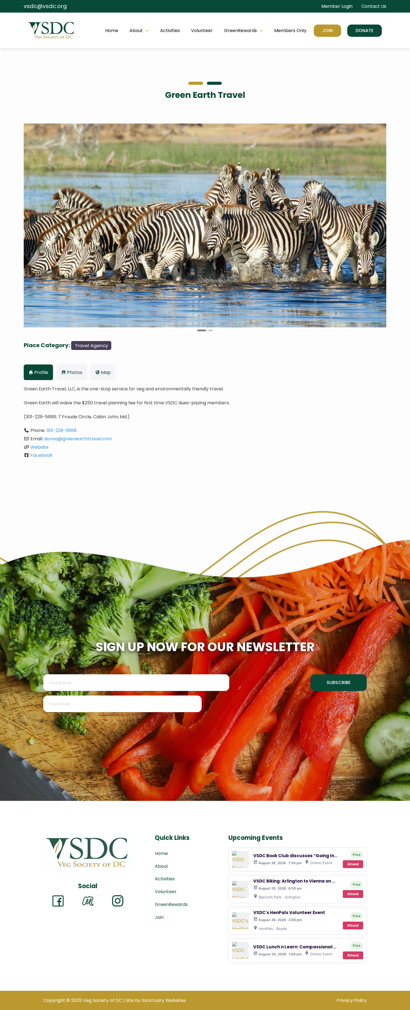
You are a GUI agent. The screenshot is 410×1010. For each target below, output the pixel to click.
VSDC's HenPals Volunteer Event (289, 912)
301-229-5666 (61, 430)
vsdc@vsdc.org (45, 6)
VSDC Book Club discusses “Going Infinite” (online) (310, 856)
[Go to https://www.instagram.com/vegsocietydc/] (117, 901)
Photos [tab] (74, 372)
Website (39, 447)
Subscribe (339, 682)
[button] (364, 31)
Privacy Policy (352, 1000)
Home (111, 30)
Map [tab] (106, 372)
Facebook (41, 455)
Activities (170, 30)
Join (327, 30)
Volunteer (202, 30)
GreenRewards (240, 30)
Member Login (337, 6)
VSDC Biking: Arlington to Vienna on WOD (298, 881)
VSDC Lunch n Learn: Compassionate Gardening (307, 947)
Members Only (290, 30)
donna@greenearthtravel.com (78, 439)
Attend (353, 864)
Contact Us (373, 6)
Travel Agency (91, 345)
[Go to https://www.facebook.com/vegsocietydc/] (58, 901)
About (136, 30)
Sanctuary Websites (164, 1000)
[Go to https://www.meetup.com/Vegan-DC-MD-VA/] (87, 900)
